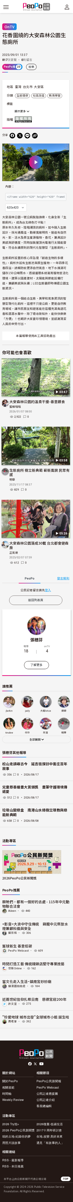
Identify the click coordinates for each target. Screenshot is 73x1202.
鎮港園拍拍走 (16, 986)
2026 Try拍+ (10, 1124)
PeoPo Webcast (18, 950)
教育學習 (54, 95)
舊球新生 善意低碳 (17, 945)
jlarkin (9, 710)
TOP (65, 1179)
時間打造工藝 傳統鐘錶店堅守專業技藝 (33, 963)
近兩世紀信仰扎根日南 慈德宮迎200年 (34, 999)
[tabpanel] (35, 590)
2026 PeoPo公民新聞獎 (18, 1130)
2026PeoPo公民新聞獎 (19, 878)
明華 (12, 479)
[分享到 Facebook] (12, 135)
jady (27, 710)
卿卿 (63, 710)
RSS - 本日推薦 (13, 1166)
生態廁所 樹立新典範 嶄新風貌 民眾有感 (39, 472)
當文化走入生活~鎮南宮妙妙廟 (26, 981)
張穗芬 (36, 639)
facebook (30, 1064)
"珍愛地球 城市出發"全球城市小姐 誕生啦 (35, 1016)
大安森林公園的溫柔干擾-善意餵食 (37, 401)
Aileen (12, 911)
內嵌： (9, 186)
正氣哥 (13, 552)
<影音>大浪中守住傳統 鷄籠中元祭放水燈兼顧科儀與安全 (35, 926)
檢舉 (31, 66)
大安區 (39, 87)
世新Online (15, 968)
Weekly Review (13, 1100)
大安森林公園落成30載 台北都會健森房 (39, 545)
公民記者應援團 (47, 1093)
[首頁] (36, 7)
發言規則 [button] (63, 578)
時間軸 (6, 1093)
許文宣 (12, 1003)
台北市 (28, 87)
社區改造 (38, 95)
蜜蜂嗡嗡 (15, 407)
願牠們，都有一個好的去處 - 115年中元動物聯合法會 (35, 904)
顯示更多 (21, 111)
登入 (48, 590)
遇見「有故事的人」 (50, 1143)
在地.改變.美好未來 (49, 1136)
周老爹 (12, 1021)
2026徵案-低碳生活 (49, 1124)
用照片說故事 (11, 1143)
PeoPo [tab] (29, 578)
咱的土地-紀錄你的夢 (16, 1136)
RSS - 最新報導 (13, 1160)
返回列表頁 (35, 600)
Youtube (41, 1064)
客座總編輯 (44, 1106)
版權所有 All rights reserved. (24, 119)
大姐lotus (45, 710)
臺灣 (18, 87)
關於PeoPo (10, 1081)
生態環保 (22, 95)
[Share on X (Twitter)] (20, 135)
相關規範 (8, 1087)
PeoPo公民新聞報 (48, 1081)
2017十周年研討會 (49, 1130)
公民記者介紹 (45, 1100)
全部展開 (35, 739)
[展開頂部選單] (67, 7)
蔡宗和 (12, 933)
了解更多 (36, 665)
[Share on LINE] (27, 135)
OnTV (9, 26)
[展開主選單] (6, 7)
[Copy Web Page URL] (35, 135)
